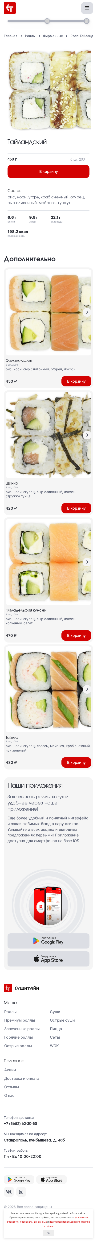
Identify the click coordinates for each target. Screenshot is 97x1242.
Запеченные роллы (22, 1028)
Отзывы (11, 1087)
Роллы (10, 1011)
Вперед (87, 312)
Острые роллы (18, 1045)
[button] (87, 312)
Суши (55, 1011)
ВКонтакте (9, 1192)
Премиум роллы (19, 1020)
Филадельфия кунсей (26, 610)
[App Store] (48, 958)
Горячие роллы (18, 1037)
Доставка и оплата (21, 1078)
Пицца (56, 1028)
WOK (54, 1045)
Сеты (55, 1037)
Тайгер (12, 737)
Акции (10, 1069)
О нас (9, 1095)
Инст (21, 1192)
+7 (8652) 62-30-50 (20, 1124)
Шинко (12, 483)
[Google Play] (48, 941)
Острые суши (62, 1020)
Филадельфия (19, 361)
